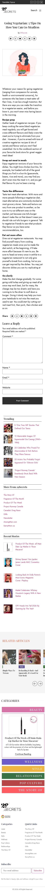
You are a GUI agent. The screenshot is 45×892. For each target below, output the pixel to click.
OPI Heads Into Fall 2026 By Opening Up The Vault (27, 607)
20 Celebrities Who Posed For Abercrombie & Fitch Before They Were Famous (27, 451)
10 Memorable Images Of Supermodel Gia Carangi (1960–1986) (28, 439)
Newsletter (8, 518)
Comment (7, 336)
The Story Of (9, 495)
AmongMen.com (10, 522)
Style (21, 667)
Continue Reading (23, 754)
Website (6, 388)
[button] (11, 39)
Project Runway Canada (13, 506)
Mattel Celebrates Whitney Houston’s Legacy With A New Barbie (28, 593)
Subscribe (38, 870)
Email (5, 378)
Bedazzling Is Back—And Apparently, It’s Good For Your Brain (28, 673)
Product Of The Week (13, 502)
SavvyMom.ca (9, 525)
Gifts (5, 514)
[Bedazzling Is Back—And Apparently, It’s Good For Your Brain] (30, 656)
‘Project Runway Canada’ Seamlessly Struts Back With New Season (26, 473)
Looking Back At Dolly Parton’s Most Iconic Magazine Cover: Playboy (27, 577)
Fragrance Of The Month (14, 498)
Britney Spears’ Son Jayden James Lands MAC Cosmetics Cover (27, 562)
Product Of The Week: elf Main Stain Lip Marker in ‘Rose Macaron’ (28, 546)
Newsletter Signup (8, 2)
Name (6, 368)
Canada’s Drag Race (12, 510)
